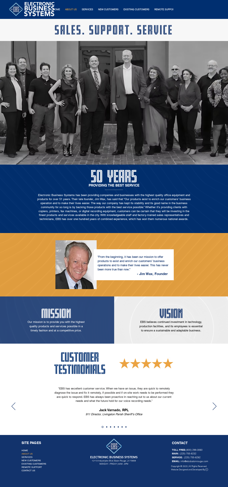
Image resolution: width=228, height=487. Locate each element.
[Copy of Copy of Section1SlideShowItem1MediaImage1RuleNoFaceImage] (110, 426)
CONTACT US (28, 470)
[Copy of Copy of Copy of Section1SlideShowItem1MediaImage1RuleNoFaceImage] (114, 426)
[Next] (219, 265)
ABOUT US (27, 454)
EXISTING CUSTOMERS (34, 464)
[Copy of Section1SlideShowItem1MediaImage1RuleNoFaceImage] (106, 427)
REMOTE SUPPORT (32, 467)
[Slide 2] (114, 288)
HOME (25, 450)
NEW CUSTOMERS (31, 460)
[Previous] (8, 265)
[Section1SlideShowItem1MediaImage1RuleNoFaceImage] (102, 426)
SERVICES (27, 457)
